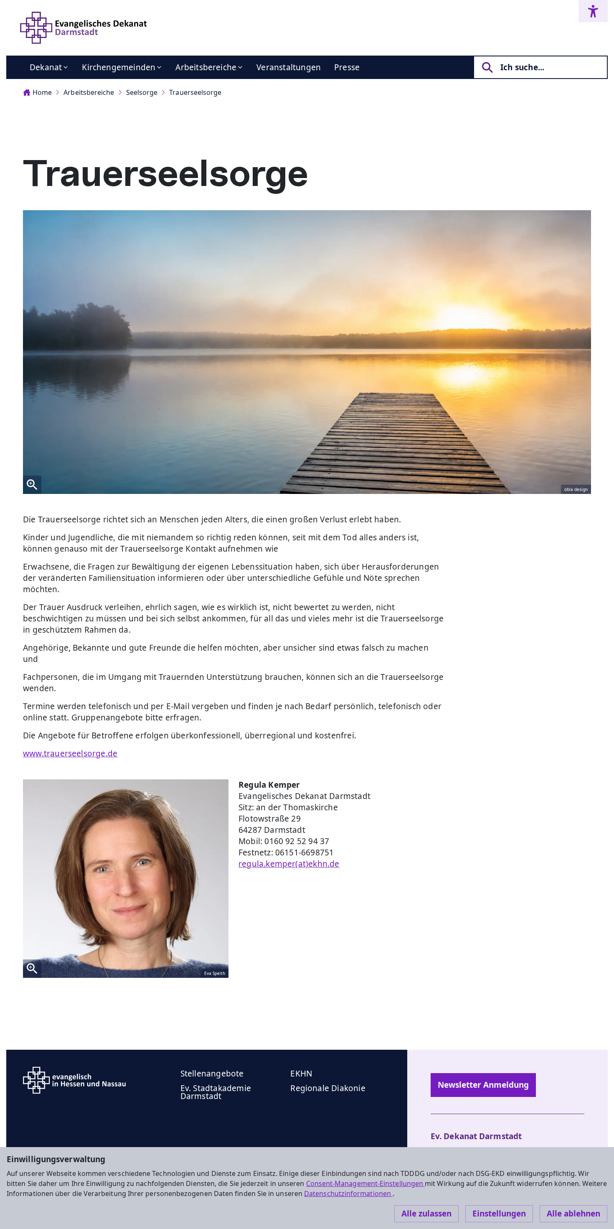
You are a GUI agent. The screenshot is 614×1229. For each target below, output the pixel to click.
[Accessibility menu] (593, 11)
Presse (347, 67)
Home (42, 92)
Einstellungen (499, 1213)
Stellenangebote (212, 1073)
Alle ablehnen (573, 1213)
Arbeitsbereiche (205, 67)
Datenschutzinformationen (348, 1193)
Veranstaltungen (288, 67)
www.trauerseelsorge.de (70, 753)
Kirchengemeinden (118, 67)
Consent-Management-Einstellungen (365, 1183)
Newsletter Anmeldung (483, 1084)
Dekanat (46, 67)
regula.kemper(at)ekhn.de (289, 863)
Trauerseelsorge (195, 92)
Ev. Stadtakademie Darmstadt (215, 1092)
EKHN (301, 1073)
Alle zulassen (426, 1213)
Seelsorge (142, 92)
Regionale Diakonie (327, 1088)
